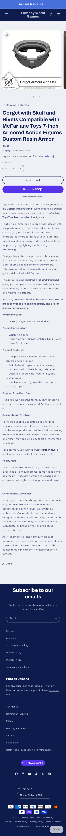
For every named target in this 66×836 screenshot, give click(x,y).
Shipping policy (24, 826)
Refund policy (20, 822)
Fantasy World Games (31, 818)
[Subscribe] (56, 618)
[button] (6, 14)
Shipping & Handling (17, 645)
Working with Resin (16, 728)
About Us (11, 638)
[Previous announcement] (5, 4)
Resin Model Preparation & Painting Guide (29, 750)
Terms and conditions (17, 667)
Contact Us (12, 707)
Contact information (43, 826)
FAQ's (9, 721)
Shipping (6, 151)
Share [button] (9, 564)
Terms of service (54, 822)
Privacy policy (36, 822)
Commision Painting (17, 714)
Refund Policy (13, 653)
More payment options (33, 197)
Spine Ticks (12, 743)
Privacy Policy (13, 660)
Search (10, 631)
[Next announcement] (60, 4)
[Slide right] (40, 97)
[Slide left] (26, 97)
